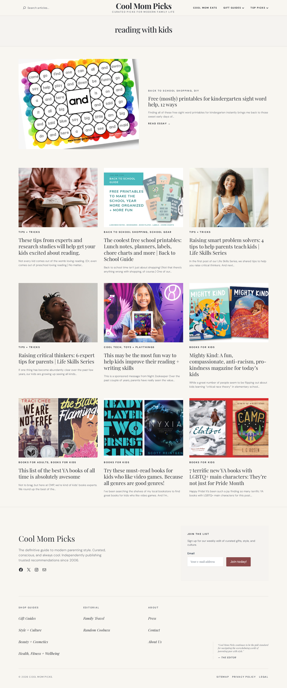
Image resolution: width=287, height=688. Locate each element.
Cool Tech (113, 347)
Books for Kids (202, 347)
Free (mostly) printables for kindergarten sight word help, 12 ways (207, 101)
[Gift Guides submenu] (243, 8)
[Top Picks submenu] (267, 8)
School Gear (161, 232)
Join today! (238, 562)
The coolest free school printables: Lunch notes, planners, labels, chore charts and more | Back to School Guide (143, 249)
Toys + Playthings (139, 347)
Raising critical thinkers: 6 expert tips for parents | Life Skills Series (56, 358)
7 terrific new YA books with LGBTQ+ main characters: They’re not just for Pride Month (227, 476)
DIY (196, 90)
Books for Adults (34, 462)
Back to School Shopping (170, 90)
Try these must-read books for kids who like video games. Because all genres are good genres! (143, 476)
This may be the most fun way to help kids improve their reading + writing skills (141, 361)
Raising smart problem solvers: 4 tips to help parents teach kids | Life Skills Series (226, 246)
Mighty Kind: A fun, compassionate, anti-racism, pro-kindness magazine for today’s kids (227, 364)
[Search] (24, 7)
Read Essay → (159, 123)
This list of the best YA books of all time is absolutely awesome (57, 473)
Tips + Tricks (29, 232)
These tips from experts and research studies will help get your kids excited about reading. (57, 246)
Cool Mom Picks (143, 6)
